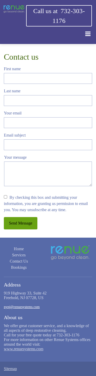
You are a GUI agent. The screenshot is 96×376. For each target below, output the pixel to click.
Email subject (15, 135)
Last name (12, 91)
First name (12, 69)
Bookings (19, 267)
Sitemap (10, 368)
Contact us (21, 56)
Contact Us (19, 261)
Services (19, 255)
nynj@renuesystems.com (22, 307)
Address (12, 285)
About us (13, 317)
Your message (15, 157)
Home (19, 249)
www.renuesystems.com (23, 349)
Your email (13, 113)
